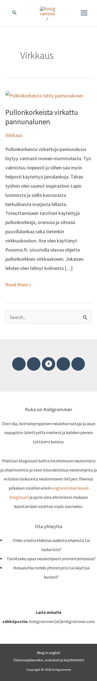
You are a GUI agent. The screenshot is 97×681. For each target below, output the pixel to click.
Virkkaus (14, 135)
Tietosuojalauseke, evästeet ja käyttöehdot (48, 660)
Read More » (18, 284)
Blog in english (48, 652)
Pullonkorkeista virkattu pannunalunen (41, 117)
